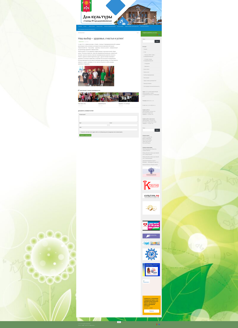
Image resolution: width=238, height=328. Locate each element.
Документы (147, 66)
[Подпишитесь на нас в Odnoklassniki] (157, 34)
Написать (151, 311)
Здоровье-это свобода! (124, 103)
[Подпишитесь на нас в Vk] (159, 34)
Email (111, 122)
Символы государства (147, 137)
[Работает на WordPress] (83, 325)
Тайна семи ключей (147, 141)
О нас (85, 26)
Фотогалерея (120, 26)
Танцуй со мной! (154, 164)
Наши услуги (99, 26)
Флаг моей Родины (146, 143)
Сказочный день (148, 158)
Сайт (80, 127)
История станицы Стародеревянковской (148, 60)
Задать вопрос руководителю (132, 26)
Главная (80, 26)
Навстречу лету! (82, 103)
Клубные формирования (110, 26)
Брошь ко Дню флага (147, 138)
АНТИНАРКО (81, 32)
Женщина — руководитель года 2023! (150, 162)
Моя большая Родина (147, 140)
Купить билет (92, 26)
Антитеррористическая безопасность (86, 29)
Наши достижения (144, 26)
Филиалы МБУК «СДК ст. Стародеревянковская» (149, 55)
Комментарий (82, 114)
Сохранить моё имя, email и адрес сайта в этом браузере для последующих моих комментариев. (102, 132)
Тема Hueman (91, 325)
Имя (80, 122)
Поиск (144, 39)
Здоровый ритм (102, 103)
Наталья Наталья (146, 164)
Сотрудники (147, 63)
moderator (81, 41)
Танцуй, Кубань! (148, 154)
